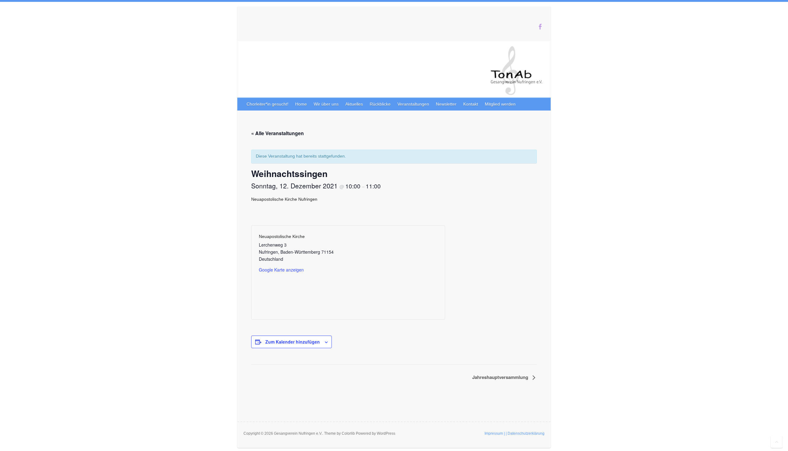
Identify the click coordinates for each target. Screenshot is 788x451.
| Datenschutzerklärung (525, 433)
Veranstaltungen (413, 104)
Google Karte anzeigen (281, 270)
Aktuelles (354, 104)
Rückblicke (380, 104)
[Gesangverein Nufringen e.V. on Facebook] (540, 26)
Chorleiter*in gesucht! (267, 104)
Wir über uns (326, 104)
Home (301, 104)
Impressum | (494, 433)
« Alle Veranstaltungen (277, 133)
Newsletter (446, 104)
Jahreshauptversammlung (500, 377)
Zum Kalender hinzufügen (292, 342)
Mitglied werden (500, 104)
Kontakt (470, 104)
